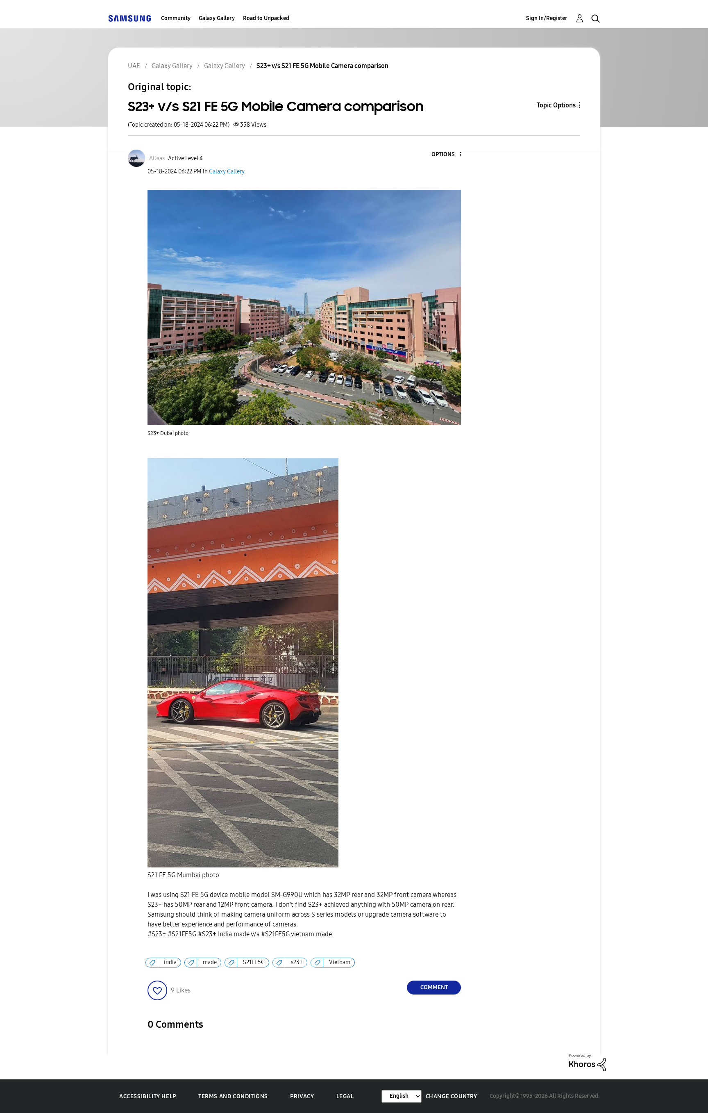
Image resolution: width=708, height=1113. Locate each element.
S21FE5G (254, 962)
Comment (434, 987)
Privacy (302, 1096)
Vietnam (339, 962)
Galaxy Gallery (217, 18)
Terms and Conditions (233, 1096)
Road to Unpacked (266, 18)
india (170, 962)
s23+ (297, 962)
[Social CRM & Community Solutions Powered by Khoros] (587, 1062)
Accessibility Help (147, 1096)
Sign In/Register (546, 18)
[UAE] (129, 18)
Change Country (451, 1096)
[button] (447, 155)
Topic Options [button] (556, 105)
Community (176, 18)
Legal (345, 1096)
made (210, 962)
